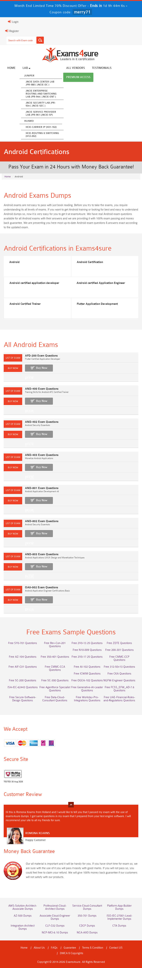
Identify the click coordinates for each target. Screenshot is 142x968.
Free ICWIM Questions (87, 673)
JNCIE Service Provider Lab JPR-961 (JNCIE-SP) (41, 113)
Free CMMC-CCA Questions (55, 668)
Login (14, 21)
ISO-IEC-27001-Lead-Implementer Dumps (119, 917)
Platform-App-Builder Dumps (119, 907)
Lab (26, 68)
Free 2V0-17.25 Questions (87, 656)
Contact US (116, 947)
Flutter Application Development (97, 304)
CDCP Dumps (87, 925)
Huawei (29, 120)
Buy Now (41, 368)
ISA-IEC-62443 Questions (23, 687)
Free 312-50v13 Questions (119, 666)
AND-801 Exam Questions (41, 488)
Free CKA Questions (119, 673)
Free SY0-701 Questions (22, 643)
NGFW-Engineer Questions (119, 680)
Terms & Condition (92, 947)
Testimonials (101, 68)
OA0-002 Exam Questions (41, 587)
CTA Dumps (119, 925)
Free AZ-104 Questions (22, 656)
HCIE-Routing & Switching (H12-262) (42, 134)
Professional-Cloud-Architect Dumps (54, 907)
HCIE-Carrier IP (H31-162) (41, 127)
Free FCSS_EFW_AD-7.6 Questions (119, 689)
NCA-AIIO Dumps (87, 932)
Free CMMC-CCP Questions (119, 658)
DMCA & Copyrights (71, 953)
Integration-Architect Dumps (23, 927)
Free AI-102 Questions (87, 666)
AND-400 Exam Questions (41, 388)
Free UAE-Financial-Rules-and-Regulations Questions (119, 699)
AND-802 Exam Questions (41, 521)
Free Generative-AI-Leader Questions (87, 689)
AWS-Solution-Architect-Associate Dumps (22, 907)
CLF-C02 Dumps (55, 925)
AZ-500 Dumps (23, 915)
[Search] (40, 40)
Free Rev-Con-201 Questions (55, 645)
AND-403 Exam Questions (41, 455)
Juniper (29, 75)
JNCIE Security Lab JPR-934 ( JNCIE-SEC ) (41, 104)
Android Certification (90, 262)
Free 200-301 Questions (119, 650)
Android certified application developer (34, 283)
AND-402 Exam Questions (41, 422)
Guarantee (70, 947)
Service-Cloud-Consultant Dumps (87, 907)
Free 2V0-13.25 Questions (87, 643)
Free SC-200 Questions (22, 680)
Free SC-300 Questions (55, 680)
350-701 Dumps (87, 915)
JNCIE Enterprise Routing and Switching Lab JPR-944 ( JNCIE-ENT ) (41, 93)
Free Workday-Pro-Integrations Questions (87, 699)
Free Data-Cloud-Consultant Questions (54, 699)
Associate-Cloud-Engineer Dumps (55, 917)
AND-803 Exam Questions (41, 554)
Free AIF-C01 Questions (23, 666)
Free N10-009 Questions (87, 650)
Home (11, 68)
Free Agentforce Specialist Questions (54, 689)
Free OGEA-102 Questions (87, 680)
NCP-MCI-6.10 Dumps (55, 932)
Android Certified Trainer (25, 304)
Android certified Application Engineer (101, 283)
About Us (39, 947)
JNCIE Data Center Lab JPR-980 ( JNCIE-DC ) (40, 83)
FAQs (54, 947)
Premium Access (78, 77)
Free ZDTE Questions (119, 643)
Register (14, 31)
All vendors (75, 68)
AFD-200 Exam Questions (41, 355)
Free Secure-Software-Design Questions (22, 699)
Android (14, 262)
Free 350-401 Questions (55, 656)
